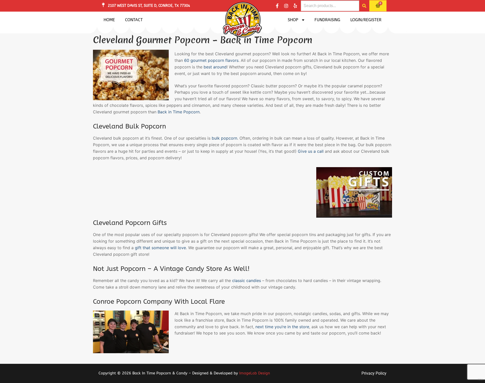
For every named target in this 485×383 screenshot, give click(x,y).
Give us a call (311, 151)
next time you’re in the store (282, 326)
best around (215, 66)
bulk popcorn (224, 138)
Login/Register (365, 19)
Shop (293, 19)
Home (109, 19)
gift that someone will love (160, 247)
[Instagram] (286, 5)
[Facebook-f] (277, 5)
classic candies (246, 280)
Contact (134, 19)
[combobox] (330, 6)
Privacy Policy (373, 373)
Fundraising (327, 19)
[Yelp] (295, 5)
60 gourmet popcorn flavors (211, 60)
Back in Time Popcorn (179, 111)
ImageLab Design (254, 373)
